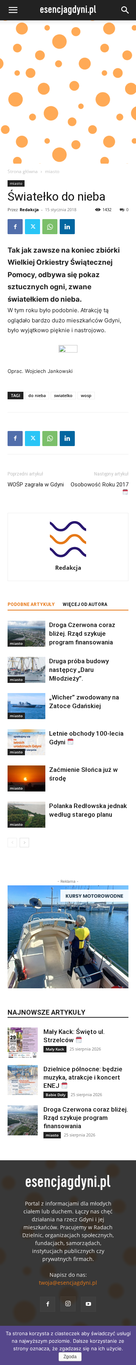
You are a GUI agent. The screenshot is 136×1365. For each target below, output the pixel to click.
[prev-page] (12, 842)
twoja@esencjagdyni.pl (68, 1282)
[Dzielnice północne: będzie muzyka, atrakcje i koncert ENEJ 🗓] (23, 1080)
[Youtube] (88, 1304)
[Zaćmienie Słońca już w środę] (26, 778)
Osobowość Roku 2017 (99, 484)
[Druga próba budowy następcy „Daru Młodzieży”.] (26, 670)
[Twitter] (32, 226)
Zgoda (70, 1356)
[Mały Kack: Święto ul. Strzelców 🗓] (23, 1043)
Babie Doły (55, 1094)
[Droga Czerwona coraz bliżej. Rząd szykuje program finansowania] (26, 634)
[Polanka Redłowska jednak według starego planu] (26, 815)
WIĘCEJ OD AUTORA (85, 604)
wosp (86, 395)
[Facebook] (15, 226)
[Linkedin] (67, 226)
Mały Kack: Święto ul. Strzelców (74, 1036)
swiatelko (63, 395)
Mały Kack (55, 1049)
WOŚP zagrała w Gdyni (36, 484)
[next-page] (24, 842)
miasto (52, 171)
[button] (13, 10)
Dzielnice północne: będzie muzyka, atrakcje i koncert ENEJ (82, 1077)
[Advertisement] (68, 92)
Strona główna (23, 171)
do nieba (37, 395)
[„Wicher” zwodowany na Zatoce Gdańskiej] (26, 706)
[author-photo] (68, 557)
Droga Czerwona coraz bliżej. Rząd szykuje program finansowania (82, 633)
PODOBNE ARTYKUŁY (31, 604)
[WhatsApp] (49, 226)
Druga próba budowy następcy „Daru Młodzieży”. (79, 669)
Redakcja (29, 209)
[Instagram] (68, 1303)
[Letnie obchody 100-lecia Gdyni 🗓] (26, 742)
